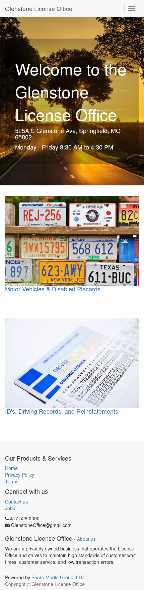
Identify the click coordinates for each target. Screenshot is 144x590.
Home (11, 468)
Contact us (16, 501)
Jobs (10, 508)
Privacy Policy (19, 474)
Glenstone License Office (38, 8)
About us (86, 539)
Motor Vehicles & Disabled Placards (52, 288)
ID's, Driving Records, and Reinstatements (61, 411)
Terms (11, 481)
